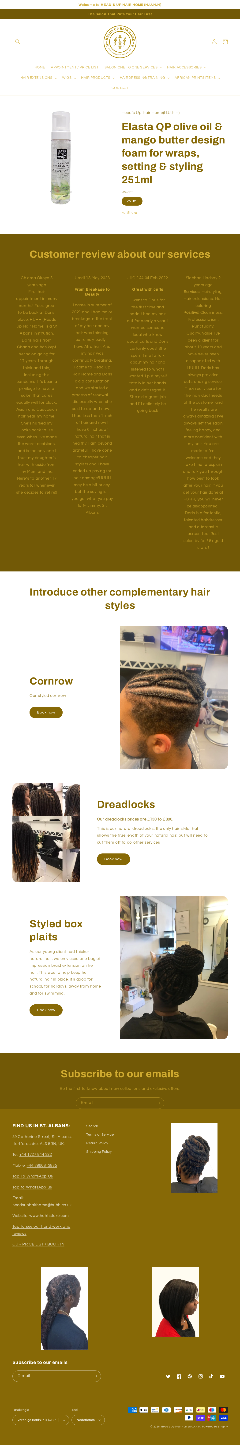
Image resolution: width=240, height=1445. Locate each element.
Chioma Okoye (35, 278)
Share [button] (132, 212)
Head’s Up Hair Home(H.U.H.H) (181, 1426)
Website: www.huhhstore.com (40, 1216)
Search (92, 1126)
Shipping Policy (99, 1151)
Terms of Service (100, 1134)
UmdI (80, 278)
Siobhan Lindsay (202, 278)
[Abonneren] (158, 1103)
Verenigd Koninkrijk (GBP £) (38, 1420)
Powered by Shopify (215, 1426)
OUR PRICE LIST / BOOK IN (38, 1244)
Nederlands (86, 1420)
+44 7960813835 (42, 1165)
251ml (132, 201)
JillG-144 (136, 278)
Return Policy (97, 1143)
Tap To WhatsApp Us (32, 1176)
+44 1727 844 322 (35, 1154)
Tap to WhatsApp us (32, 1187)
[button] (17, 41)
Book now (46, 712)
